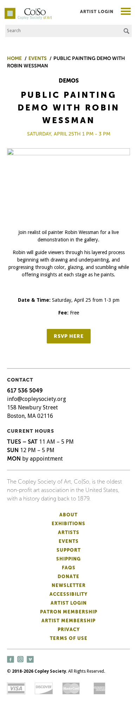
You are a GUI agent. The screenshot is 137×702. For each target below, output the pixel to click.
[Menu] (126, 12)
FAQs (69, 567)
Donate (68, 576)
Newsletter (69, 585)
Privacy (69, 629)
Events (69, 541)
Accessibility (68, 594)
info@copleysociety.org (36, 399)
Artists (68, 532)
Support (69, 550)
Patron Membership (68, 611)
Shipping (68, 559)
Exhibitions (68, 523)
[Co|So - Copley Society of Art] (28, 10)
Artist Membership (68, 620)
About (68, 514)
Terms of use (68, 638)
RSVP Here (69, 336)
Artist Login (96, 11)
